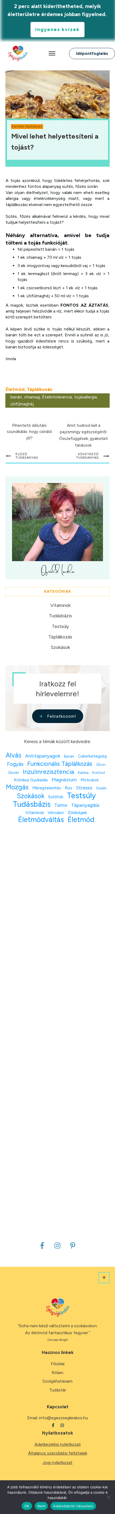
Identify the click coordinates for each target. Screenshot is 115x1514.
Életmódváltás (41, 819)
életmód (81, 819)
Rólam (57, 1372)
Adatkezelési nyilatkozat (57, 1444)
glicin (100, 764)
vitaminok (34, 812)
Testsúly (60, 626)
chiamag (32, 397)
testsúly (81, 795)
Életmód (18, 126)
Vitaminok (60, 605)
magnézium (64, 780)
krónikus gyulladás (31, 779)
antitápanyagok (42, 756)
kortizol (98, 772)
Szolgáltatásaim (57, 1381)
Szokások (60, 647)
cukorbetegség (92, 756)
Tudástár (57, 1390)
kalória (83, 772)
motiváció (89, 779)
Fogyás (15, 764)
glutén (13, 772)
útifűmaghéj (22, 403)
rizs (68, 787)
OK (26, 1506)
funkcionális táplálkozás (59, 763)
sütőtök (55, 796)
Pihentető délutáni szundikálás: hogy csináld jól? (29, 432)
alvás (13, 755)
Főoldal (57, 1363)
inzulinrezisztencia (48, 771)
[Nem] (108, 1497)
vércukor (56, 812)
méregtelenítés (46, 787)
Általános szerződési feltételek (57, 1453)
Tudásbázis (60, 615)
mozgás (17, 787)
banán (16, 397)
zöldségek (77, 812)
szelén (101, 788)
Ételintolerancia (57, 397)
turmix (60, 805)
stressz (84, 788)
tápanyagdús (85, 805)
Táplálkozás (33, 126)
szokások (30, 796)
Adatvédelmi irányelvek (73, 1506)
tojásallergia (85, 397)
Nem (41, 1506)
